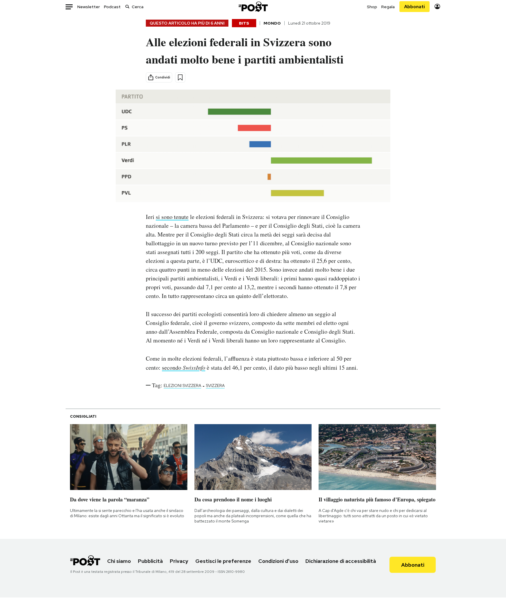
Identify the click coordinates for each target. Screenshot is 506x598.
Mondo (272, 23)
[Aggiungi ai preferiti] (180, 77)
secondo (183, 367)
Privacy (179, 561)
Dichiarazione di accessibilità (340, 561)
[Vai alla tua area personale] (437, 7)
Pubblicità (150, 561)
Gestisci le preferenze (223, 561)
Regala (388, 6)
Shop (372, 6)
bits (244, 23)
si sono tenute (172, 217)
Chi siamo (119, 561)
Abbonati (414, 7)
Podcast (112, 6)
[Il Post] (253, 6)
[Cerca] (127, 6)
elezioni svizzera (182, 385)
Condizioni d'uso (278, 561)
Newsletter (88, 6)
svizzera (215, 385)
